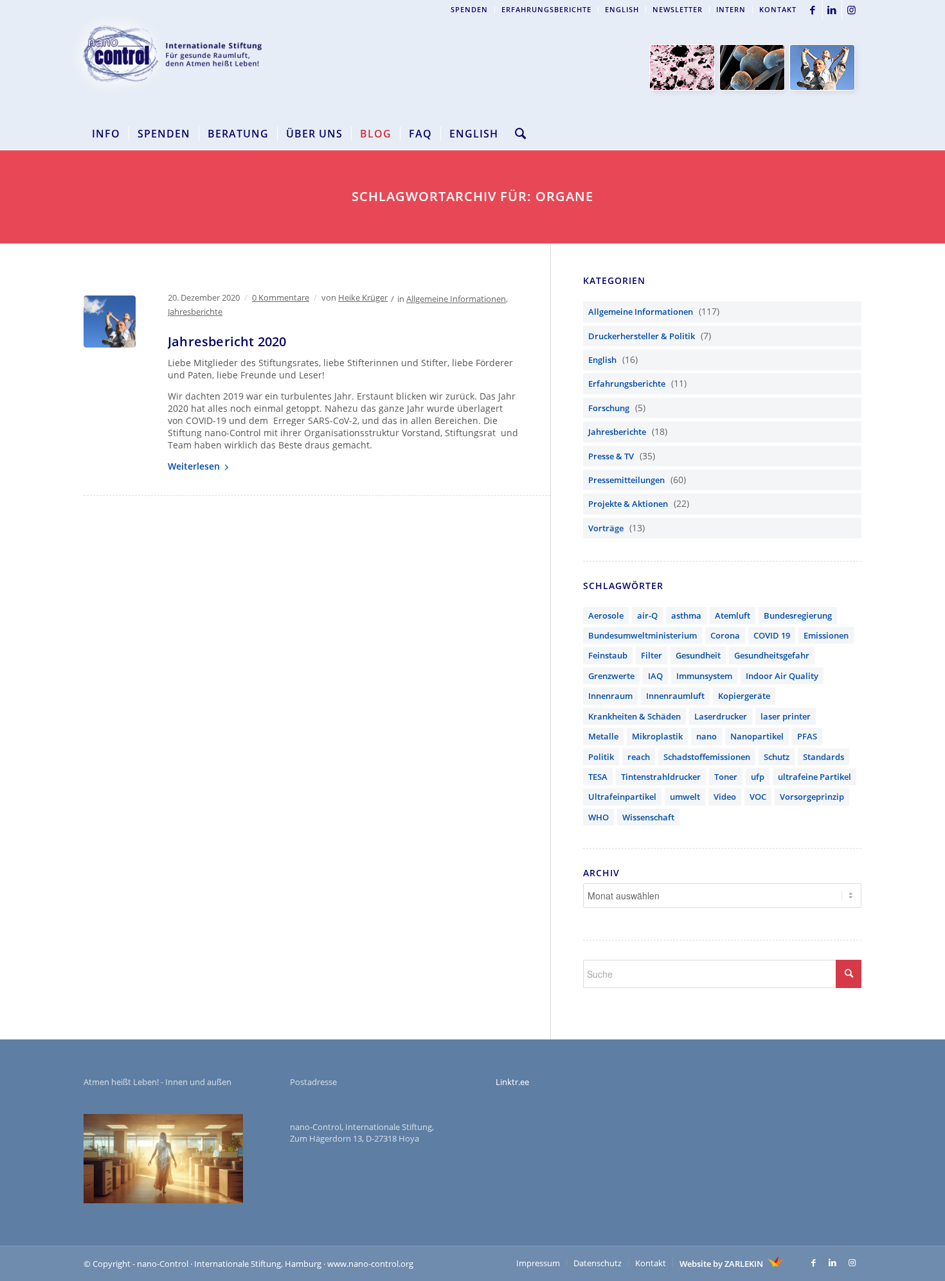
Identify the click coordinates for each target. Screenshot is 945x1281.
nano (706, 736)
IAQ (655, 676)
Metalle (603, 736)
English (622, 9)
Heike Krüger (363, 297)
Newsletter (677, 9)
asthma (686, 615)
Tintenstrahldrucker (661, 776)
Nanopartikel (757, 736)
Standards (823, 757)
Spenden (469, 9)
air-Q (647, 615)
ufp (757, 776)
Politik (601, 757)
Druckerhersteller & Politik (641, 336)
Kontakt (778, 9)
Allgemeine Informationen (456, 299)
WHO (598, 817)
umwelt (685, 796)
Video (725, 796)
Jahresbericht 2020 (227, 341)
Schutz (776, 757)
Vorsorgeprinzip (812, 796)
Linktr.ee (512, 1082)
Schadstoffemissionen (706, 757)
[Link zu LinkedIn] (832, 9)
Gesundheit (698, 655)
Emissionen (826, 635)
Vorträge (606, 528)
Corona (725, 635)
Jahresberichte (195, 311)
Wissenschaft (648, 817)
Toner (725, 776)
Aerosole (606, 615)
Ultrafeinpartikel (622, 796)
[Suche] (516, 134)
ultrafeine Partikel (814, 776)
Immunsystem (704, 676)
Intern (731, 9)
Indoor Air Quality (782, 676)
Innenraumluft (675, 696)
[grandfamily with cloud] (110, 322)
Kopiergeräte (744, 696)
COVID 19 (771, 635)
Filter (651, 655)
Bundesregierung (798, 615)
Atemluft (732, 615)
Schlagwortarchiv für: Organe (472, 196)
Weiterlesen (194, 466)
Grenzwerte (611, 676)
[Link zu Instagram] (851, 9)
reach (638, 757)
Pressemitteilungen (626, 480)
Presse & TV (611, 456)
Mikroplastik (657, 736)
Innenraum (610, 696)
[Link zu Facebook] (813, 9)
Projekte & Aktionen (628, 503)
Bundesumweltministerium (642, 635)
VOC (758, 796)
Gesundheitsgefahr (771, 655)
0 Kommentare (280, 297)
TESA (598, 776)
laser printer (785, 716)
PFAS (807, 736)
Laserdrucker (720, 716)
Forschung (608, 408)
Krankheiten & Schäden (634, 716)
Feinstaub (607, 655)
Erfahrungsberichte (546, 9)
